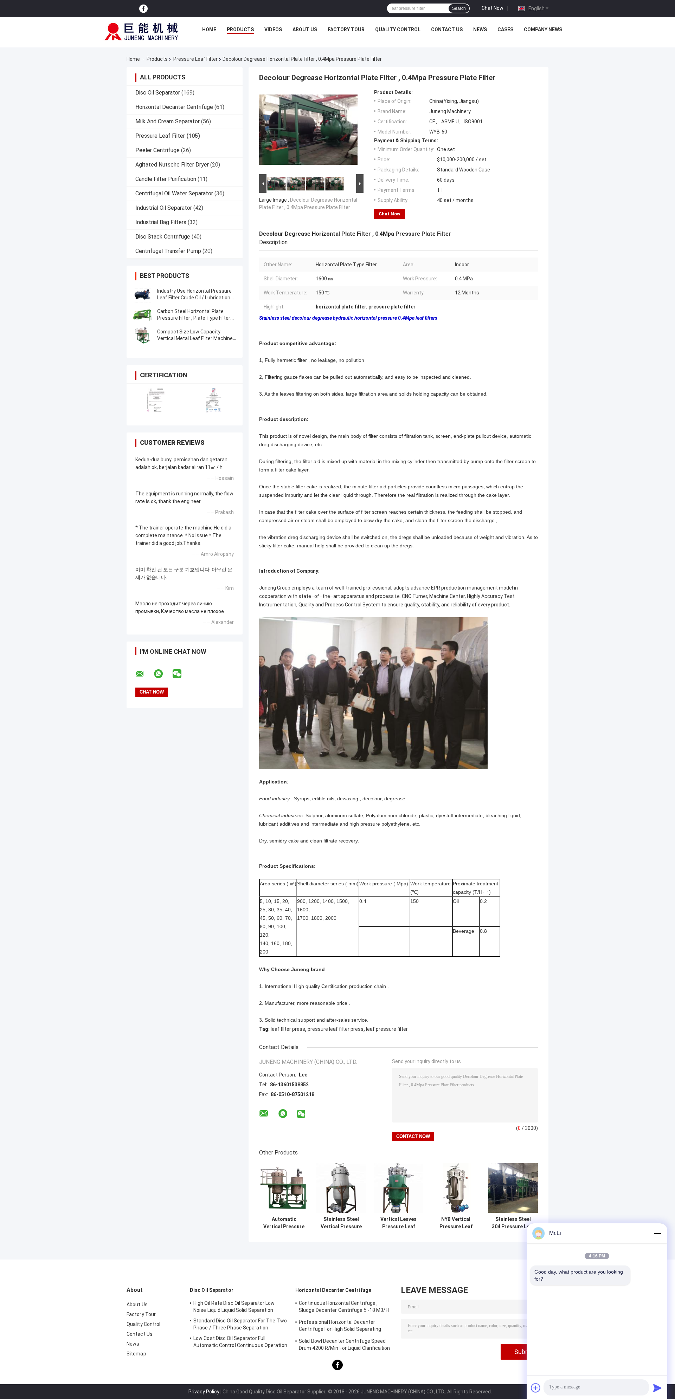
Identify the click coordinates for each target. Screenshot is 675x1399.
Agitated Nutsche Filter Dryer (172, 164)
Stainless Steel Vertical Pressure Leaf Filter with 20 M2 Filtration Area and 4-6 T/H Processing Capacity (341, 1223)
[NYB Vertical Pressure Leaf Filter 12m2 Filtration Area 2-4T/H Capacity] (456, 1188)
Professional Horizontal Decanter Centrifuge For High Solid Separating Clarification (340, 1326)
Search (459, 8)
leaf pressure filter (387, 1029)
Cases (505, 29)
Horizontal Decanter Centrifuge (174, 107)
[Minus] (657, 1233)
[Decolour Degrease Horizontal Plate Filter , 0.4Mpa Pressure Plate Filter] (308, 131)
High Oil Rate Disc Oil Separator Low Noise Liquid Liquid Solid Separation (234, 1306)
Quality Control (397, 29)
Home (209, 29)
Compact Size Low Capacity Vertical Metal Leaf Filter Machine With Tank (195, 338)
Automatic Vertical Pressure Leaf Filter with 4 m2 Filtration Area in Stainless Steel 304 (284, 1223)
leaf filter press (288, 1029)
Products (240, 29)
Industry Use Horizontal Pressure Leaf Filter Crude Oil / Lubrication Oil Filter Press (194, 297)
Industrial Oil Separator (163, 207)
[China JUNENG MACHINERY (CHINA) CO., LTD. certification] (156, 400)
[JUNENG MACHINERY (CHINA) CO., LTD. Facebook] (143, 8)
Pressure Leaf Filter (195, 59)
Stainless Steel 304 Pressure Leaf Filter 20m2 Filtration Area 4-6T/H (513, 1223)
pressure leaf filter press (336, 1029)
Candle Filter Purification (165, 179)
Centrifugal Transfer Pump (168, 251)
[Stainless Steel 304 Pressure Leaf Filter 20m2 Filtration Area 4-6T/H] (513, 1188)
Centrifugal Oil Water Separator (174, 193)
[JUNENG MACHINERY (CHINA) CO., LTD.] (141, 31)
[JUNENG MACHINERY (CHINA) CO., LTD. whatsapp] (163, 674)
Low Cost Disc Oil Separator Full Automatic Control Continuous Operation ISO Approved (240, 1342)
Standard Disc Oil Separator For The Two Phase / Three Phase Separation (240, 1324)
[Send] (657, 1387)
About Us (304, 29)
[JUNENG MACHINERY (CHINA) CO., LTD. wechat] (181, 674)
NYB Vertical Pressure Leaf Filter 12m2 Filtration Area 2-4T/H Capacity (456, 1223)
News (480, 29)
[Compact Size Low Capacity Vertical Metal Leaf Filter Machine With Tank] (142, 335)
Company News (543, 29)
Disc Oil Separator (157, 92)
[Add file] (536, 1387)
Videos (273, 29)
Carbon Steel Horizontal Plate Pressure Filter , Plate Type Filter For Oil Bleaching (193, 317)
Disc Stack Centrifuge (162, 236)
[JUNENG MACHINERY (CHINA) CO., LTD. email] (144, 674)
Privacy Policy (203, 1391)
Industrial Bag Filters (160, 222)
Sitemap (136, 1353)
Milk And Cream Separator (167, 121)
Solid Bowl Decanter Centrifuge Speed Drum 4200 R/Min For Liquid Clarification (344, 1344)
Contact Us (447, 29)
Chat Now (492, 8)
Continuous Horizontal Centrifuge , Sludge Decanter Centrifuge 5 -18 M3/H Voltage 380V (344, 1307)
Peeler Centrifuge (157, 150)
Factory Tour (346, 29)
